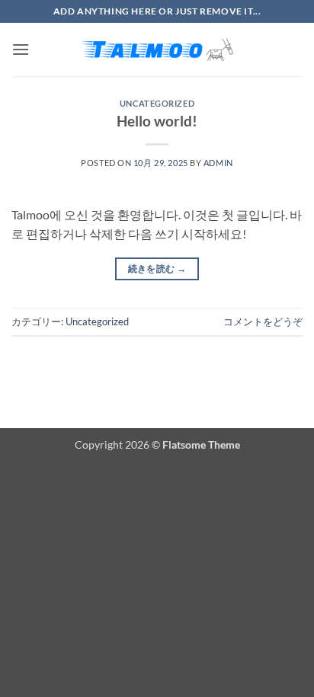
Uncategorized (157, 103)
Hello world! (157, 120)
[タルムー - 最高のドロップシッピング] (157, 49)
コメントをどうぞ (263, 321)
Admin (218, 163)
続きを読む (157, 268)
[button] (20, 49)
